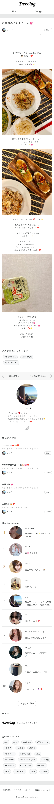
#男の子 (32, 748)
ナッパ (27, 408)
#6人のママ (9, 760)
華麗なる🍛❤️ (8, 504)
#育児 (6, 771)
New (14, 11)
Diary (48, 30)
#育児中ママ (20, 771)
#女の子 (7, 748)
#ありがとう (9, 766)
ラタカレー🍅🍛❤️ (10, 445)
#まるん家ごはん (11, 363)
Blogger (39, 11)
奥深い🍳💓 (7, 484)
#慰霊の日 (41, 766)
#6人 (38, 754)
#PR (15, 742)
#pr (6, 742)
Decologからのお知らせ (28, 723)
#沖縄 (32, 771)
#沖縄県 (44, 771)
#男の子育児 (25, 754)
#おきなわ (27, 742)
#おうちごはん (10, 357)
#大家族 (20, 748)
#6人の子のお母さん (27, 760)
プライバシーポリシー (23, 790)
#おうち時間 (27, 357)
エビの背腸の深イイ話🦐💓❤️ (15, 465)
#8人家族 (45, 760)
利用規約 (7, 790)
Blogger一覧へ (27, 703)
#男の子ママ (9, 754)
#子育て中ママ (42, 742)
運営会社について (43, 790)
